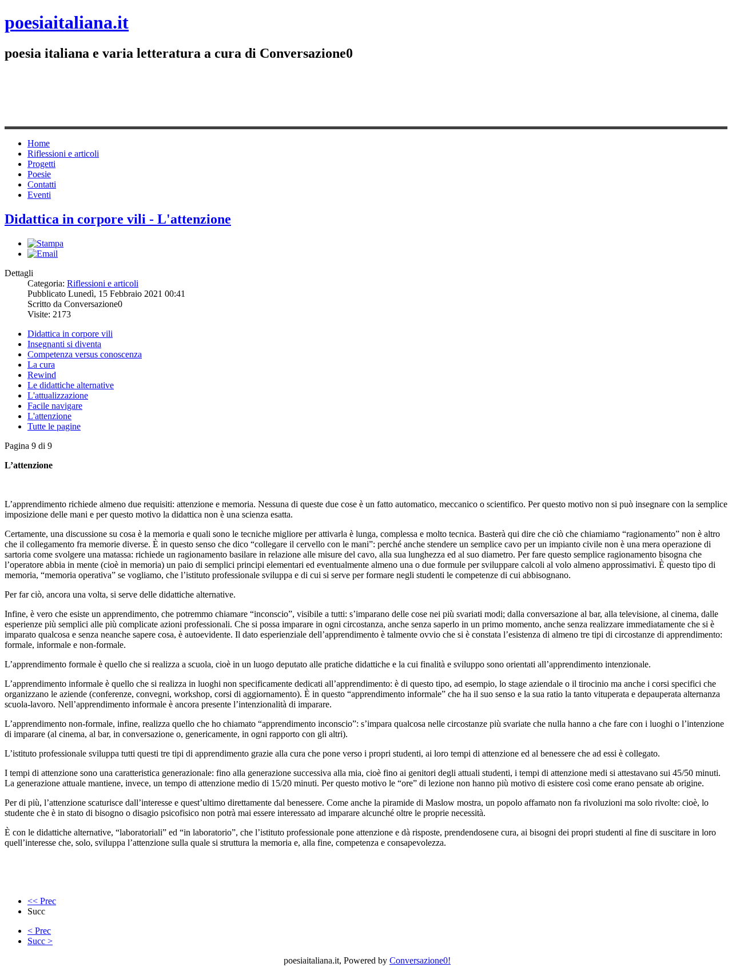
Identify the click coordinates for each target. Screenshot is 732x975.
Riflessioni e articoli (102, 283)
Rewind (41, 375)
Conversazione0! (420, 960)
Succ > (40, 941)
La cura (41, 364)
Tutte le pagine (54, 426)
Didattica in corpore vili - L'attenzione (118, 219)
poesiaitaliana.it (67, 22)
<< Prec (41, 901)
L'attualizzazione (57, 395)
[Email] (42, 253)
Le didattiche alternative (70, 385)
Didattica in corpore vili (70, 334)
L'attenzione (49, 416)
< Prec (39, 931)
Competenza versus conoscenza (84, 354)
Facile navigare (54, 406)
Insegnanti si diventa (64, 344)
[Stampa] (45, 243)
